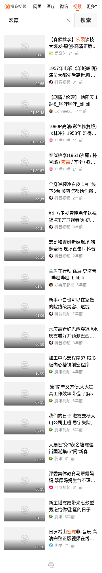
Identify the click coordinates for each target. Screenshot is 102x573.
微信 (64, 6)
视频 (77, 6)
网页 (37, 6)
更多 (90, 6)
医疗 (50, 6)
